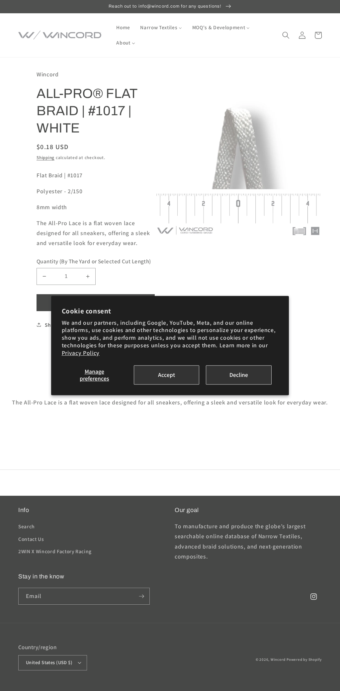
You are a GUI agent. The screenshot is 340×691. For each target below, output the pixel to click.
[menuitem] (123, 27)
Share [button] (52, 324)
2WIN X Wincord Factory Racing (55, 551)
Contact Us (31, 539)
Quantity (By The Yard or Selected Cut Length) (94, 261)
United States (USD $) (49, 662)
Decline (238, 375)
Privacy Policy (81, 353)
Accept (166, 375)
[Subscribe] (141, 596)
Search (26, 526)
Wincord (278, 659)
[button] (286, 35)
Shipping (45, 157)
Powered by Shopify (304, 659)
